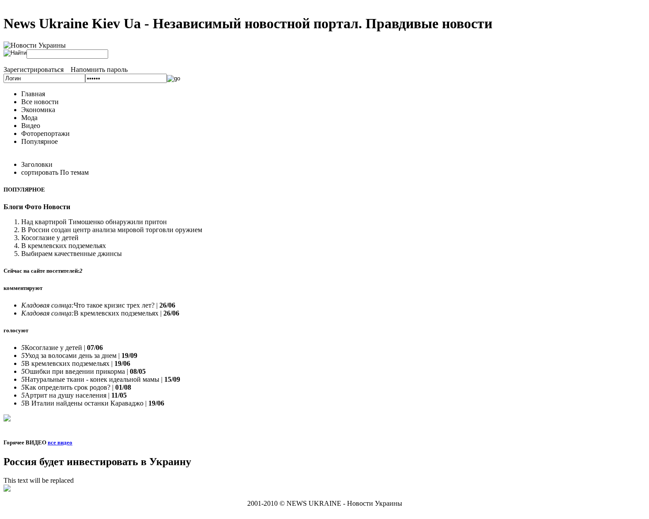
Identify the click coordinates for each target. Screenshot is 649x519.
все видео (60, 442)
